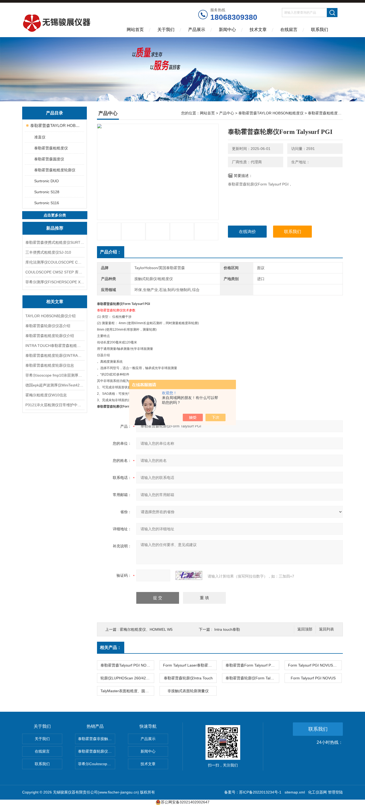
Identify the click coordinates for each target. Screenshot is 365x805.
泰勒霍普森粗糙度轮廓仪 (54, 170)
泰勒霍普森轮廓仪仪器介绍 (47, 326)
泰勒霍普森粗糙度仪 (51, 148)
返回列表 (326, 629)
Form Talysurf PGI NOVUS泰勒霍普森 (314, 665)
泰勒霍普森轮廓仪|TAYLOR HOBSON (96, 751)
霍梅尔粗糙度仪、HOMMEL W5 (146, 629)
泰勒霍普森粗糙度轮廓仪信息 (49, 365)
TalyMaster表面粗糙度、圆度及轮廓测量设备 (127, 691)
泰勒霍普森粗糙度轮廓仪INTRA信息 (54, 355)
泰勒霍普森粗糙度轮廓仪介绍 (49, 336)
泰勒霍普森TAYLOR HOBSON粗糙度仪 (55, 125)
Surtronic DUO (46, 181)
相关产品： (110, 647)
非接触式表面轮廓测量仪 (188, 691)
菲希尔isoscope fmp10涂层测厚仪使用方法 (54, 375)
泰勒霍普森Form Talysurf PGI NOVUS (252, 665)
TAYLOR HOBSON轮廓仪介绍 (50, 316)
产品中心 (226, 113)
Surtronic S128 (46, 192)
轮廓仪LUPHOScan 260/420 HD (127, 678)
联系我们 (319, 29)
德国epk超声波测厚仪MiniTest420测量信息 (54, 385)
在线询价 (247, 231)
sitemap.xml (295, 792)
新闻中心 (227, 29)
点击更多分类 (55, 215)
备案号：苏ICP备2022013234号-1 (252, 792)
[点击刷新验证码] (189, 575)
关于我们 (165, 29)
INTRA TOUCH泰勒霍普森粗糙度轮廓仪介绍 (54, 345)
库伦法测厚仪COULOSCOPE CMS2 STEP (54, 262)
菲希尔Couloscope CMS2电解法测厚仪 (96, 764)
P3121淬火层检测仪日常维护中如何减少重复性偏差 (54, 405)
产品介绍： (110, 252)
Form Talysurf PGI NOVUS (313, 678)
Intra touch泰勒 (227, 629)
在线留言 (288, 29)
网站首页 (135, 29)
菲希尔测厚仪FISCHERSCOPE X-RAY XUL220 (54, 282)
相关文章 (54, 301)
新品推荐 (54, 228)
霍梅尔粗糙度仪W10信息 (46, 395)
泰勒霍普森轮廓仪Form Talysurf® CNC (252, 678)
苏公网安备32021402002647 (185, 802)
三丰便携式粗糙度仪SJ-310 (48, 252)
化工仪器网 (317, 792)
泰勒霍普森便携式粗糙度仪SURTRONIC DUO (54, 242)
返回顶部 (304, 629)
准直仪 (39, 137)
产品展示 (196, 29)
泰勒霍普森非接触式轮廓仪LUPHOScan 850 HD (96, 739)
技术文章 (258, 29)
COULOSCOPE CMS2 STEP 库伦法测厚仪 (54, 272)
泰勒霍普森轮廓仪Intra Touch (188, 678)
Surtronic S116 (46, 203)
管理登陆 (335, 792)
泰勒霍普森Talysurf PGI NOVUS (127, 665)
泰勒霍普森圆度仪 (49, 159)
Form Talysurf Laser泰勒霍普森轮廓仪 (189, 665)
